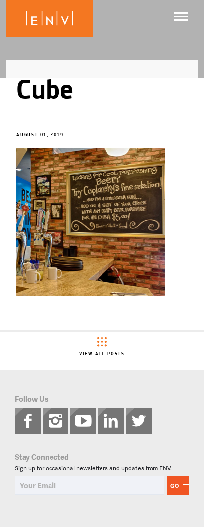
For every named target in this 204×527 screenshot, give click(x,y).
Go (174, 485)
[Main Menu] (181, 16)
